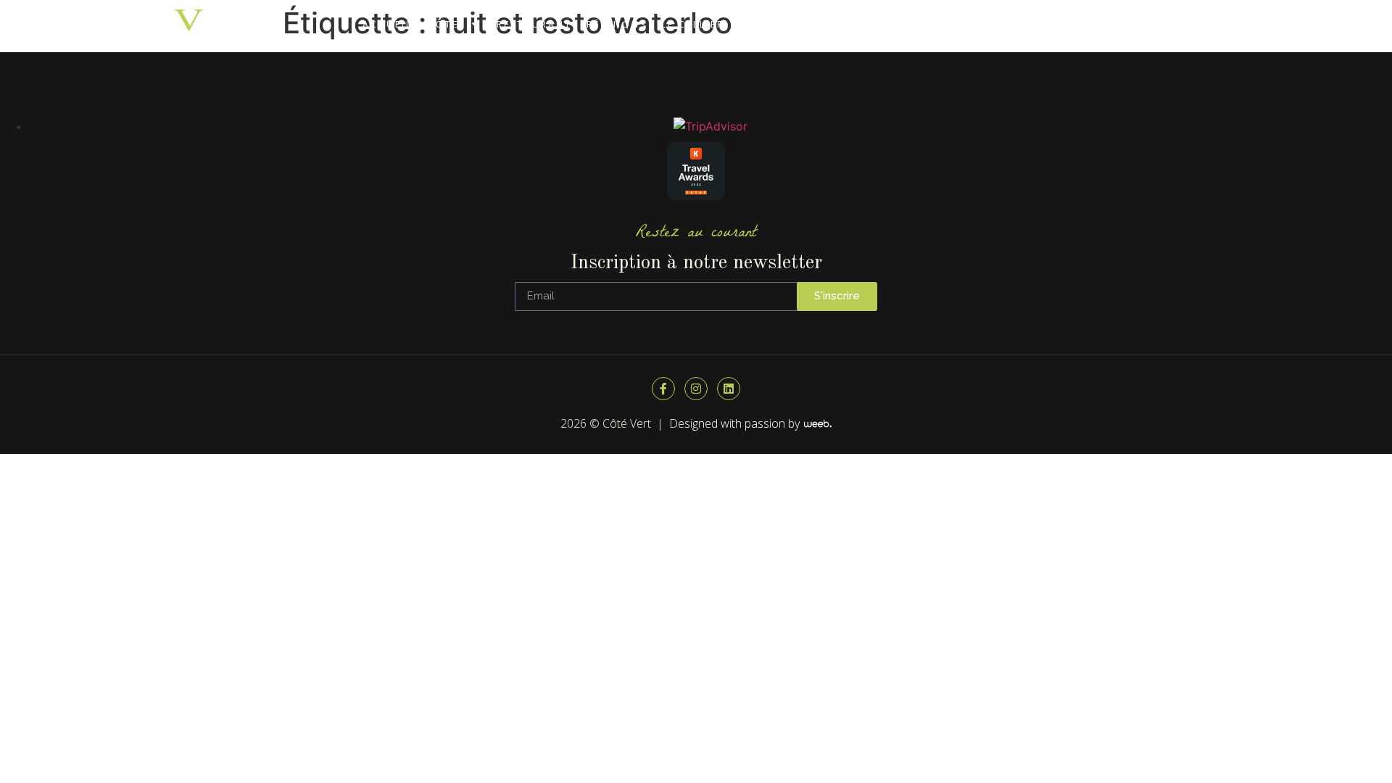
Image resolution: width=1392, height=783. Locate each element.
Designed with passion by (736, 423)
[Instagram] (696, 388)
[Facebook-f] (663, 388)
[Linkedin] (728, 388)
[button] (454, 24)
